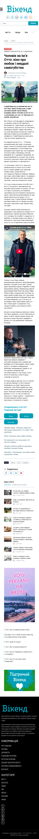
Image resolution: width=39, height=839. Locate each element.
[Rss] (30, 17)
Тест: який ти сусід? (13, 642)
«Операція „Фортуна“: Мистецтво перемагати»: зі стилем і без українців (18, 430)
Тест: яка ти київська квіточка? (17, 630)
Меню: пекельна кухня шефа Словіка (17, 436)
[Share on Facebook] (6, 473)
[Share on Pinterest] (21, 473)
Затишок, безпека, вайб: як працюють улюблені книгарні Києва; (18, 447)
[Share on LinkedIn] (16, 473)
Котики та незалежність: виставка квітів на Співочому (23, 510)
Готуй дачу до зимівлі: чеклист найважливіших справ (23, 492)
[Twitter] (12, 17)
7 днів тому (18, 533)
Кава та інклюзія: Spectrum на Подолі (23, 501)
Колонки (13, 40)
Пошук (33, 23)
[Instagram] (16, 17)
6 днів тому (18, 523)
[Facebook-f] (7, 17)
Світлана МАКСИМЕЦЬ (17, 73)
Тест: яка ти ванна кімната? (16, 647)
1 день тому (18, 504)
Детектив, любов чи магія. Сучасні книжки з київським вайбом (22, 539)
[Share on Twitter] (11, 473)
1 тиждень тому (19, 551)
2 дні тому (18, 513)
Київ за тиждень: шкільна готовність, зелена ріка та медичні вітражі (22, 520)
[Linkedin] (25, 17)
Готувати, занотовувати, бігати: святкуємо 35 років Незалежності (22, 529)
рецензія (25, 462)
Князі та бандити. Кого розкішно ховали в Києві (21, 557)
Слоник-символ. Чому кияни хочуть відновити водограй (22, 548)
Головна (6, 40)
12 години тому (19, 495)
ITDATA (24, 833)
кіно (19, 462)
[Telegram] (21, 17)
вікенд (13, 462)
